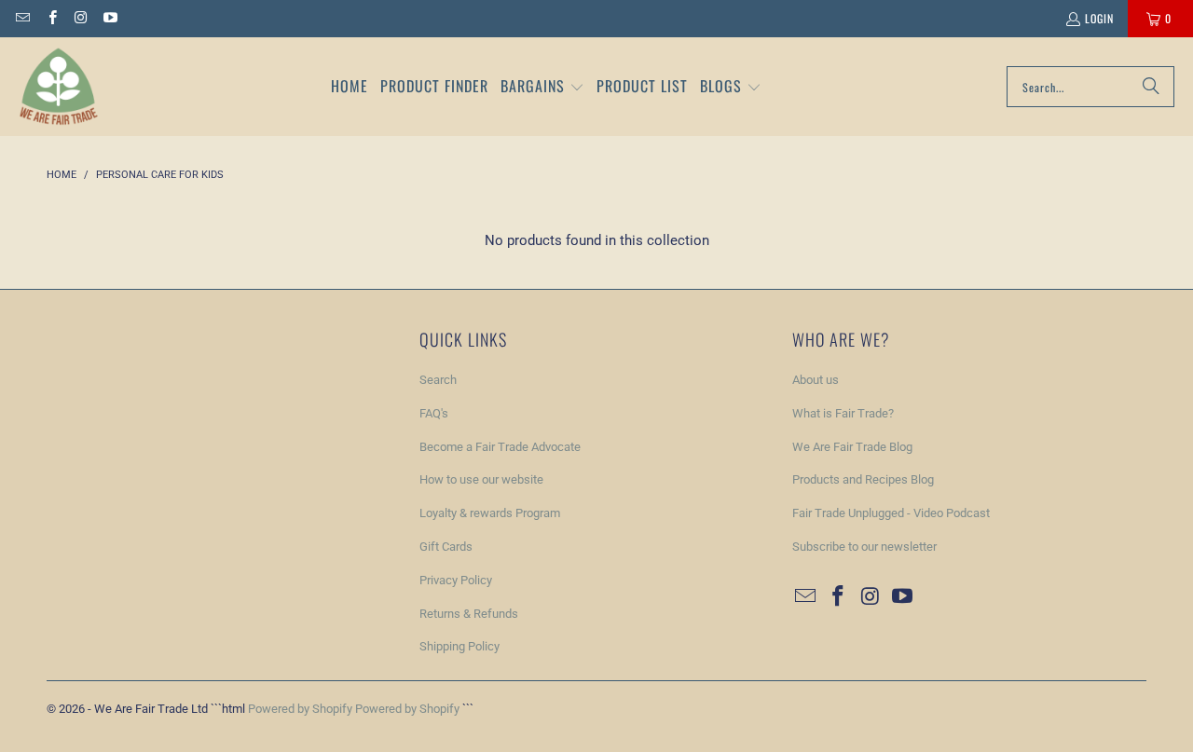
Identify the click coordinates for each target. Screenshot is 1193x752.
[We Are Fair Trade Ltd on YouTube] (109, 18)
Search (438, 380)
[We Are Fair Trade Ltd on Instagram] (81, 18)
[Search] (1151, 86)
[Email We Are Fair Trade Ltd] (22, 18)
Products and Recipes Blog (863, 479)
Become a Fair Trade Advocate (500, 447)
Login (1099, 18)
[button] (542, 87)
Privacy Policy (455, 580)
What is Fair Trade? (843, 413)
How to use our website (481, 479)
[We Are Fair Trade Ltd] (58, 87)
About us (815, 380)
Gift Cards (446, 547)
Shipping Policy (459, 646)
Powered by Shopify (300, 709)
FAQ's (433, 413)
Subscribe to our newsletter (864, 547)
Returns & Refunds (468, 614)
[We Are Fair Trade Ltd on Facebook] (51, 18)
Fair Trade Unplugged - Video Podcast (891, 513)
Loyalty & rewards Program (489, 513)
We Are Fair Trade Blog (852, 447)
